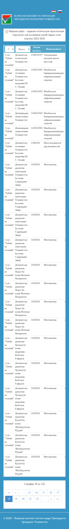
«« (9, 492)
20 (23, 498)
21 (30, 498)
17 (58, 492)
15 (43, 492)
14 (36, 492)
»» (57, 498)
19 (16, 498)
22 (37, 498)
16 (50, 492)
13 (29, 492)
